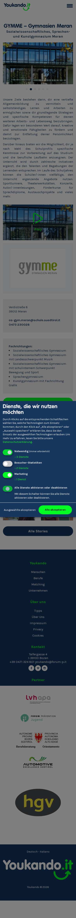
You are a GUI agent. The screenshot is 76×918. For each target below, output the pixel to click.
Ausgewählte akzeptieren (20, 510)
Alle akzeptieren (55, 509)
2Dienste (21, 468)
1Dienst (20, 479)
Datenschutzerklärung (17, 442)
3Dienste (21, 457)
